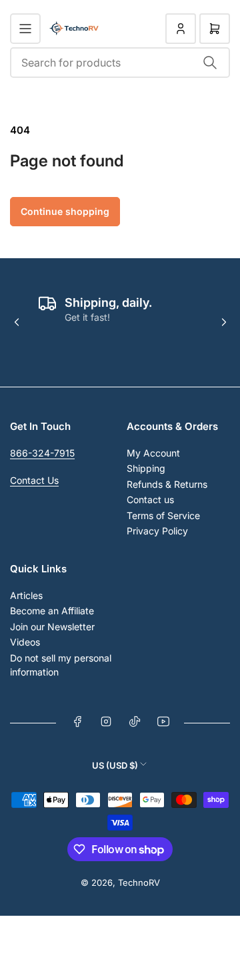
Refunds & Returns (167, 484)
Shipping (146, 468)
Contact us (150, 499)
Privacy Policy (157, 530)
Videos (25, 642)
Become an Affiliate (52, 610)
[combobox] (120, 62)
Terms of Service (163, 515)
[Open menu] (25, 28)
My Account (153, 453)
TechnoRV (139, 882)
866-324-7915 (42, 453)
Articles (26, 595)
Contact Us (34, 480)
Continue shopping (65, 211)
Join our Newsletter (52, 626)
